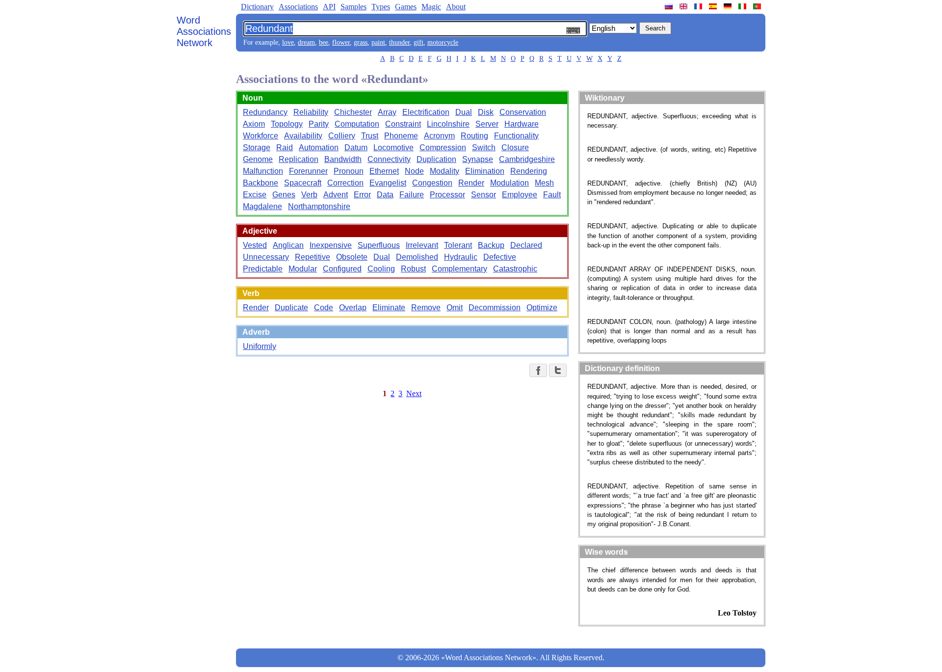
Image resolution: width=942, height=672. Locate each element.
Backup (491, 245)
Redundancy (265, 112)
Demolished (417, 257)
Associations (298, 6)
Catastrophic (515, 269)
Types (380, 6)
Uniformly (259, 346)
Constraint (403, 124)
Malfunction (263, 171)
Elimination (484, 171)
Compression (442, 147)
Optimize (541, 307)
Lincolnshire (448, 124)
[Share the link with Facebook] (538, 370)
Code (323, 307)
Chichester (353, 112)
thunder (399, 42)
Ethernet (384, 171)
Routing (474, 136)
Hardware (521, 124)
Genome (258, 159)
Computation (357, 124)
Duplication (436, 159)
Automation (319, 147)
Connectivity (389, 159)
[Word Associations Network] (684, 6)
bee (323, 42)
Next (413, 393)
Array (387, 112)
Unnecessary (266, 257)
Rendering (528, 171)
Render (471, 183)
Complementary (459, 269)
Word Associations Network (204, 31)
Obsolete (351, 257)
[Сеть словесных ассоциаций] (670, 6)
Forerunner (308, 171)
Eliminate (388, 307)
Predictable (263, 269)
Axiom (254, 124)
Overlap (352, 307)
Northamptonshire (319, 206)
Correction (345, 183)
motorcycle (442, 42)
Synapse (477, 159)
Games (406, 6)
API (329, 6)
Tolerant (458, 245)
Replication (298, 159)
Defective (499, 257)
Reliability (310, 112)
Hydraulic (460, 257)
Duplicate (291, 307)
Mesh (544, 183)
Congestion (432, 183)
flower (341, 42)
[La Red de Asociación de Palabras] (714, 6)
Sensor (483, 194)
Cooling (381, 269)
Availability (303, 136)
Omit (454, 307)
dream (306, 42)
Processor (447, 194)
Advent (335, 194)
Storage (256, 147)
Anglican (288, 245)
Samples (353, 6)
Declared (526, 245)
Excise (254, 194)
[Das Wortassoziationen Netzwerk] (728, 6)
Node (414, 171)
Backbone (260, 183)
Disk (486, 112)
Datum (355, 147)
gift (418, 42)
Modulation (509, 183)
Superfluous (379, 245)
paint (378, 42)
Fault (552, 194)
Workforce (260, 136)
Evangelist (387, 183)
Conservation (522, 112)
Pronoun (349, 171)
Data (385, 194)
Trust (369, 136)
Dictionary (257, 6)
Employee (519, 194)
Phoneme (401, 136)
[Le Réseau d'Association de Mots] (699, 6)
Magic (431, 6)
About (456, 6)
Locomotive (393, 147)
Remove (426, 307)
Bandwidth (343, 159)
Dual (463, 112)
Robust (413, 269)
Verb (309, 194)
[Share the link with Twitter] (558, 370)
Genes (283, 194)
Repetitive (312, 257)
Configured (342, 269)
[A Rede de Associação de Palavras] (758, 6)
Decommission (495, 307)
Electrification (425, 112)
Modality (444, 171)
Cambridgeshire (527, 159)
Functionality (516, 136)
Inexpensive (331, 245)
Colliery (341, 136)
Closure (515, 147)
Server (486, 124)
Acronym (439, 136)
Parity (319, 124)
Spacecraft (302, 183)
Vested (255, 245)
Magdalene (262, 206)
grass (360, 42)
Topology (287, 124)
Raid (284, 147)
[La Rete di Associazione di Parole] (743, 6)
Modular (302, 269)
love (288, 42)
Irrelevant (422, 245)
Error (362, 194)
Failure (411, 194)
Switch (484, 147)
